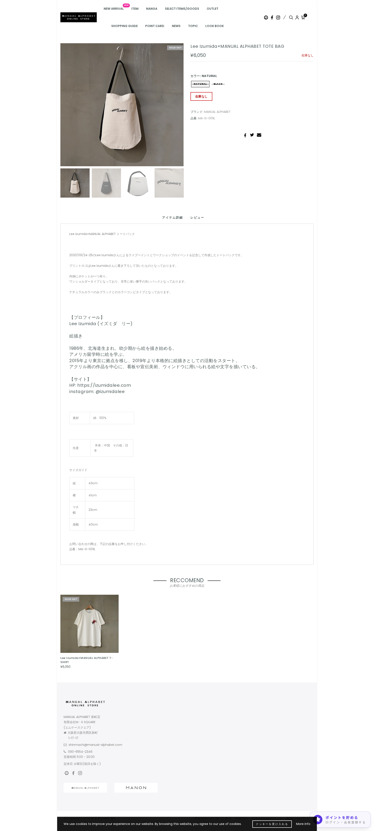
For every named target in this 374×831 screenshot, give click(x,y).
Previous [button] (68, 107)
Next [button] (170, 107)
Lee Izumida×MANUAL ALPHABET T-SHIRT (86, 660)
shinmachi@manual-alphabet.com (95, 745)
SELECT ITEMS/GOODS (182, 8)
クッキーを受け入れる (272, 824)
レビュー (197, 217)
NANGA (151, 8)
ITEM (135, 8)
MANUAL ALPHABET (217, 112)
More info (303, 824)
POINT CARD (154, 26)
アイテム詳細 (172, 217)
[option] (122, 104)
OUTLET (212, 8)
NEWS (176, 26)
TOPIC (193, 26)
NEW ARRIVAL (114, 8)
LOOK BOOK (214, 26)
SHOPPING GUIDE (124, 26)
